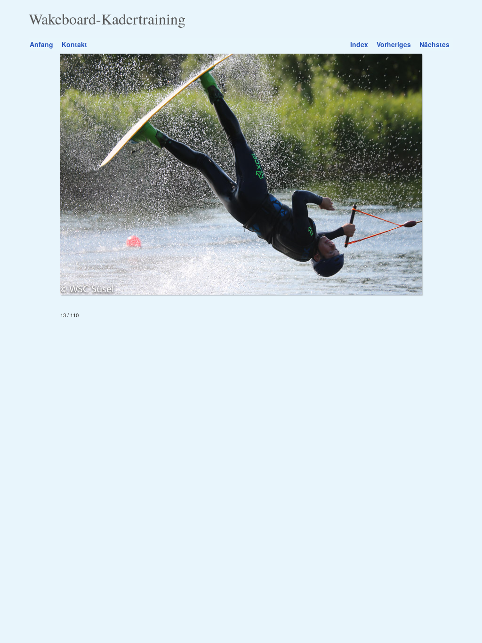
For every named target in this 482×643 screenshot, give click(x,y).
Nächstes (434, 44)
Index (359, 44)
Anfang (41, 44)
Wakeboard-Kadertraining (107, 19)
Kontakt (74, 44)
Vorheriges (394, 44)
